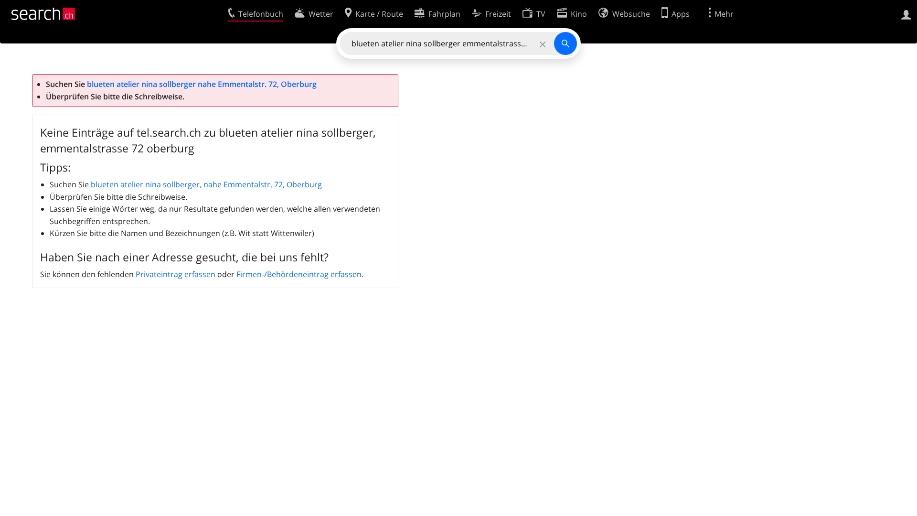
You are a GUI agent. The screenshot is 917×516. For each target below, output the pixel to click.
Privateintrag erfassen (175, 274)
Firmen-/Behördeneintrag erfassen (299, 274)
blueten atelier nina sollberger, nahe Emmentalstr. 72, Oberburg (206, 184)
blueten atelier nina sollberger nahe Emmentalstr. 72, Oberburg (202, 84)
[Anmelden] (906, 14)
